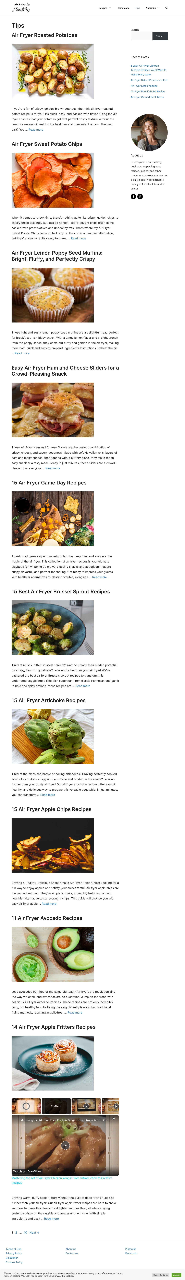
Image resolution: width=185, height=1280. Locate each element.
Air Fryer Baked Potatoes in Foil (149, 80)
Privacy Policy (14, 1253)
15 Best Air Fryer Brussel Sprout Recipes (61, 591)
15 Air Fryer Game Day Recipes (49, 483)
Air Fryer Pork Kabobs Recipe (148, 91)
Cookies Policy (14, 1262)
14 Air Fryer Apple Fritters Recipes (54, 1027)
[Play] (86, 1106)
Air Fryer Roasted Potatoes (44, 35)
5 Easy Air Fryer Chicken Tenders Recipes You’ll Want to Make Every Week (148, 70)
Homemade (123, 8)
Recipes (103, 8)
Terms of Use (13, 1249)
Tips (137, 8)
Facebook (131, 1253)
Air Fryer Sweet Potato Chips (47, 144)
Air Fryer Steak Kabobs (144, 85)
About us (151, 8)
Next (34, 1232)
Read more (35, 129)
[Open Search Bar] (167, 8)
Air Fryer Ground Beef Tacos (147, 97)
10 (26, 1232)
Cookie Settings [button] (160, 1275)
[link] (16, 1120)
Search (135, 29)
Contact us (71, 1253)
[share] (113, 1118)
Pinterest (130, 1249)
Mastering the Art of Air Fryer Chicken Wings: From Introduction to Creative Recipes (65, 1120)
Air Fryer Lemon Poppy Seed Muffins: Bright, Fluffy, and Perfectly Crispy (57, 256)
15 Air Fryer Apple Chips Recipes (51, 809)
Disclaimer (12, 1257)
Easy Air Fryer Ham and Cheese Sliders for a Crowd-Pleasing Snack (65, 371)
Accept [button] (176, 1275)
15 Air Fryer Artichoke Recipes (49, 700)
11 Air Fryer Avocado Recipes (47, 918)
